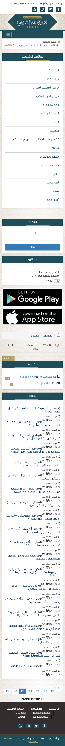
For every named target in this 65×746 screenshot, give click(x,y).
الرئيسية (54, 70)
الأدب (56, 122)
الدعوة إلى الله (50, 113)
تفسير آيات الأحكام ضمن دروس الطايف (36, 139)
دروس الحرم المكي (47, 96)
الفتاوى (34, 336)
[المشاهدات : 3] (32, 316)
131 (52, 691)
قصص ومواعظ (41, 712)
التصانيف (8, 358)
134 (30, 691)
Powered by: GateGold (32, 699)
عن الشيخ (36, 708)
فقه (56, 191)
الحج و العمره (51, 104)
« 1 (59, 688)
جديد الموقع (40, 716)
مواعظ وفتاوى (47, 376)
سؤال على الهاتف (46, 383)
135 (22, 691)
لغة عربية (53, 182)
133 (37, 691)
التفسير (54, 130)
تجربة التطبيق (15, 708)
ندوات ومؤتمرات (49, 156)
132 (45, 691)
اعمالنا (22, 716)
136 (15, 691)
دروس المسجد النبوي (46, 87)
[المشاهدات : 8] (32, 297)
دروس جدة (53, 79)
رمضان (55, 148)
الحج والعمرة (27, 376)
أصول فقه (53, 199)
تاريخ (56, 173)
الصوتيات (48, 336)
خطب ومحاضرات (49, 165)
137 (7, 691)
